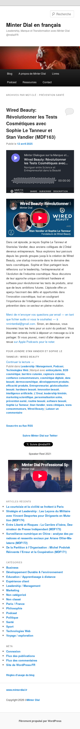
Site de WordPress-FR (20, 665)
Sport (9, 626)
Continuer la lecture (20, 362)
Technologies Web (17, 370)
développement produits (54, 382)
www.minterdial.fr (16, 690)
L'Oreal (38, 393)
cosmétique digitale (52, 378)
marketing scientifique (19, 397)
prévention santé (16, 401)
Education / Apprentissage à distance (30, 577)
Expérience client (17, 581)
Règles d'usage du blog (20, 675)
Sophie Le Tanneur (17, 405)
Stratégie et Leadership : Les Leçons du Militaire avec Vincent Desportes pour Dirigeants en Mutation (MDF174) (38, 515)
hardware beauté (26, 389)
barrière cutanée (32, 374)
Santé (10, 622)
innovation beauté (48, 389)
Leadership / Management (36, 366)
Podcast (11, 82)
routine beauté (36, 401)
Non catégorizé (16, 595)
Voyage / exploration (19, 635)
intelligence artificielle (19, 393)
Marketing (12, 590)
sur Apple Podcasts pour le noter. (34, 342)
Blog (9, 73)
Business (12, 567)
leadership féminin (55, 393)
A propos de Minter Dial (32, 73)
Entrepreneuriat (39, 385)
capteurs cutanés (54, 374)
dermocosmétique (27, 382)
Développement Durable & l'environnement (34, 572)
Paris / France (15, 604)
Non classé (13, 599)
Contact (47, 82)
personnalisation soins (48, 397)
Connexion (13, 651)
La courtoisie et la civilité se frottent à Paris (35, 507)
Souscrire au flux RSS (19, 426)
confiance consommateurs (22, 378)
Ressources (29, 82)
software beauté (56, 401)
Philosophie (14, 608)
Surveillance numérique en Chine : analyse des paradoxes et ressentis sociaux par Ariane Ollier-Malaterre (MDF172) (39, 538)
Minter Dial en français (33, 24)
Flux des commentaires (21, 660)
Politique (12, 617)
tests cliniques (55, 405)
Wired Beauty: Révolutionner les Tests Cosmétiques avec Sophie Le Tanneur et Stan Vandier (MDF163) (31, 123)
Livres (55, 73)
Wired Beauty (36, 409)
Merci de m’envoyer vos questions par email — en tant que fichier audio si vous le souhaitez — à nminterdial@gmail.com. (40, 318)
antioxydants (54, 370)
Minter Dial (33, 700)
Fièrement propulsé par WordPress (40, 721)
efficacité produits (17, 385)
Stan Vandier (37, 405)
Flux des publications (20, 656)
